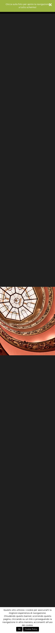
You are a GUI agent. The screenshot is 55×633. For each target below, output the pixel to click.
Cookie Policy (31, 629)
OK (19, 629)
